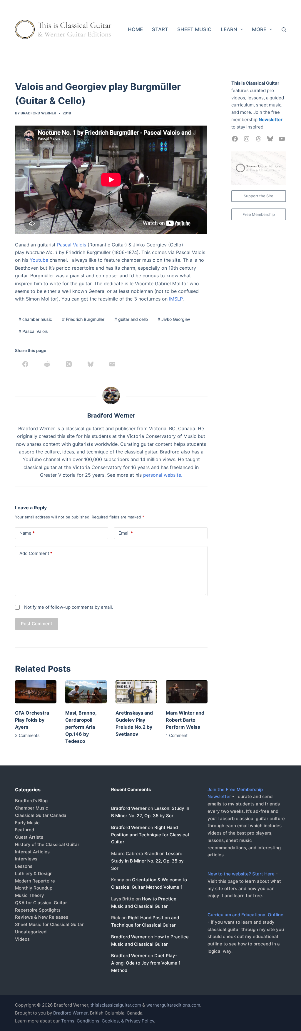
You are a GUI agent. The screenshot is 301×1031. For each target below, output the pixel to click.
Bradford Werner (129, 808)
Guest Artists (29, 837)
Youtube (39, 260)
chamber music (35, 319)
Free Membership (259, 214)
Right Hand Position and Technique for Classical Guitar (150, 835)
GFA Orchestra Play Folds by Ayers (32, 720)
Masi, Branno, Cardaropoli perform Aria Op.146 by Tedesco (80, 727)
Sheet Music (194, 29)
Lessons (23, 866)
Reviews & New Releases (41, 917)
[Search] (284, 29)
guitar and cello (131, 319)
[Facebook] (25, 364)
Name (27, 533)
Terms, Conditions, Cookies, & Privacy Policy (107, 1021)
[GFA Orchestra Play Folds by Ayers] (35, 691)
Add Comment (35, 553)
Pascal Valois (71, 245)
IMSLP (176, 299)
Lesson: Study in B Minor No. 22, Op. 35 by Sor (147, 861)
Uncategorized (30, 932)
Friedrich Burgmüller (83, 319)
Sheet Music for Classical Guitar (49, 924)
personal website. (162, 475)
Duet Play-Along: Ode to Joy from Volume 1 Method (145, 963)
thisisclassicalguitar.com (116, 1005)
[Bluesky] (90, 364)
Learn (229, 29)
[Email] (112, 364)
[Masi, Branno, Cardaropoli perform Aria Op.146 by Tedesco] (86, 691)
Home (135, 29)
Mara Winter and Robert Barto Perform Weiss (185, 720)
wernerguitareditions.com (173, 1005)
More (259, 29)
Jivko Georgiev (174, 319)
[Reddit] (47, 364)
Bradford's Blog (31, 800)
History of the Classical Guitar (47, 844)
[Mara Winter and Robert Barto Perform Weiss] (186, 691)
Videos (22, 939)
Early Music (27, 822)
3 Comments (27, 735)
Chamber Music (31, 808)
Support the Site (258, 195)
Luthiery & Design (34, 873)
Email (125, 533)
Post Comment (36, 623)
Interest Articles (32, 852)
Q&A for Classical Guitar (41, 902)
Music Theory (29, 895)
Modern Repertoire (35, 881)
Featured (24, 830)
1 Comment (177, 735)
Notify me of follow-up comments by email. (68, 607)
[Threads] (68, 364)
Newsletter (270, 119)
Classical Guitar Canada (40, 815)
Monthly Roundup (33, 888)
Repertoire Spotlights (38, 910)
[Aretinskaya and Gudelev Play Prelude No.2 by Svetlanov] (136, 691)
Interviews (26, 859)
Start (160, 29)
